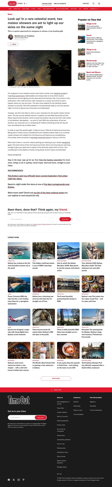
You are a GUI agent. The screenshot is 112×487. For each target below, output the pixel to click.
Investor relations (62, 412)
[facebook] (9, 480)
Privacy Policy (46, 224)
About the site (61, 456)
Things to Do (16, 8)
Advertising (77, 406)
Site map (59, 474)
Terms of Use (36, 224)
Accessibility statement (64, 440)
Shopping (85, 8)
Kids (80, 8)
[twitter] (14, 480)
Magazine (93, 402)
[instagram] (19, 480)
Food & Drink (25, 8)
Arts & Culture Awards (62, 8)
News (10, 8)
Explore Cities (47, 4)
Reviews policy (61, 448)
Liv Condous (29, 36)
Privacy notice (61, 425)
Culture (33, 8)
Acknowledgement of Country (63, 403)
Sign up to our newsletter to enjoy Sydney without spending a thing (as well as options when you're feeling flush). (39, 213)
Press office (60, 408)
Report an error (78, 410)
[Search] (93, 3)
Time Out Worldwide (96, 410)
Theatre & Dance (94, 8)
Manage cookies (61, 467)
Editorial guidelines (62, 421)
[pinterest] (23, 480)
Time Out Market (78, 414)
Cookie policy (61, 435)
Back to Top (57, 390)
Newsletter (93, 406)
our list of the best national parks (49, 193)
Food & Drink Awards (48, 8)
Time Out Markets (60, 4)
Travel (39, 8)
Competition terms (62, 452)
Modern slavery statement (61, 462)
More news (56, 378)
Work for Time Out (62, 416)
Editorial (76, 402)
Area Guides (74, 8)
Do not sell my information (61, 430)
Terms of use (60, 444)
